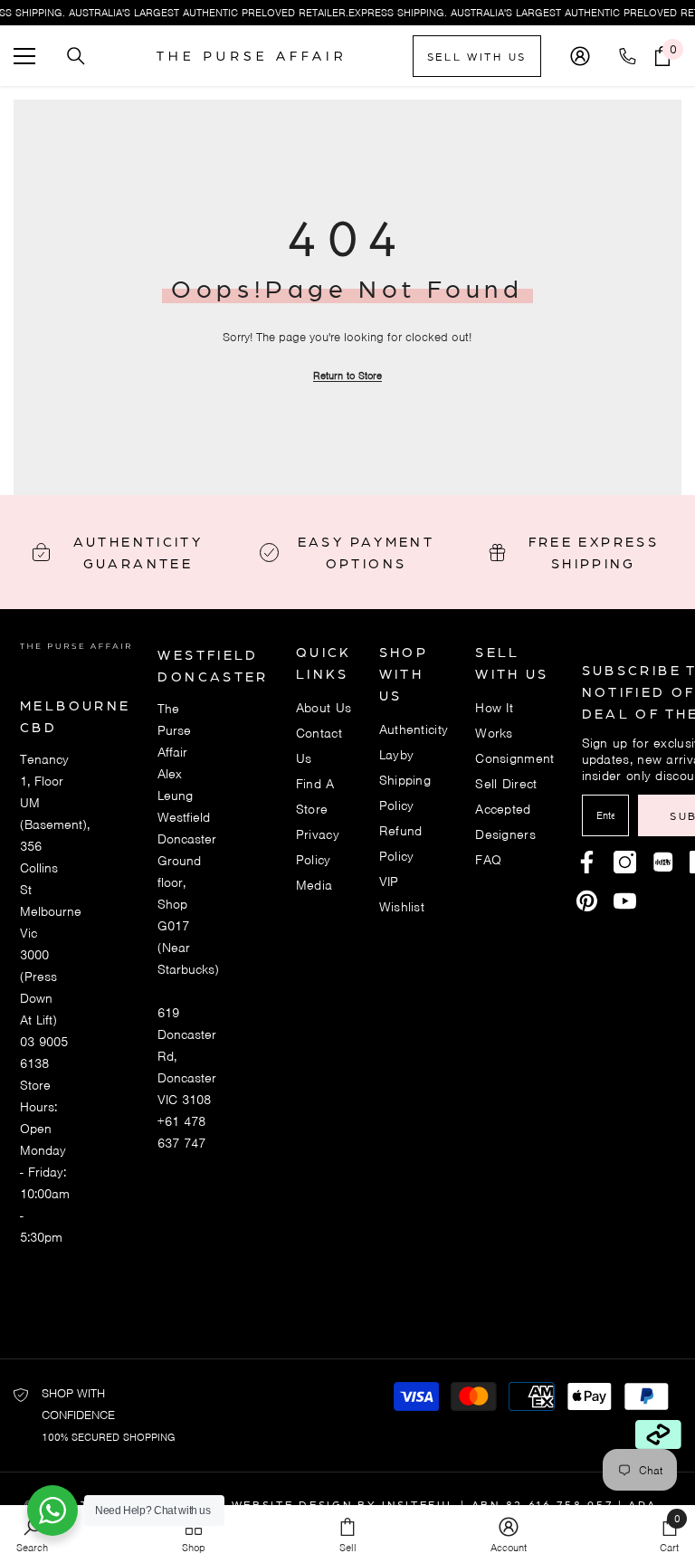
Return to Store (347, 375)
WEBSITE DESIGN (292, 1504)
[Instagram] (625, 862)
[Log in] (580, 56)
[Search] (76, 56)
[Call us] (631, 56)
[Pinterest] (663, 862)
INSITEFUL (418, 1504)
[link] (508, 1534)
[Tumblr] (587, 901)
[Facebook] (587, 862)
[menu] (24, 56)
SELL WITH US (477, 56)
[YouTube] (625, 901)
